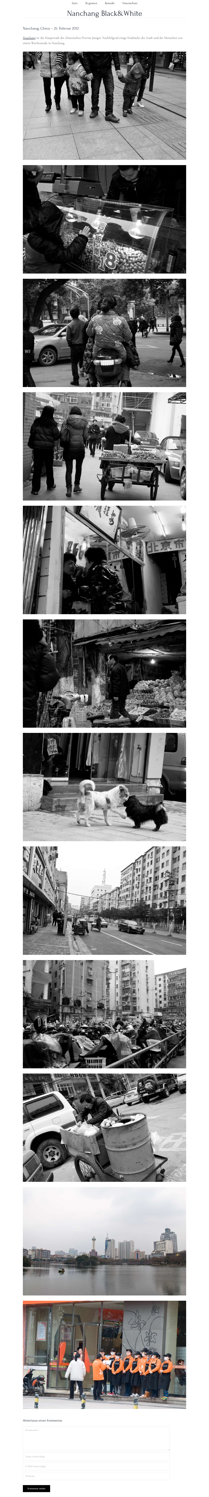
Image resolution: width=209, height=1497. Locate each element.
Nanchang (29, 38)
